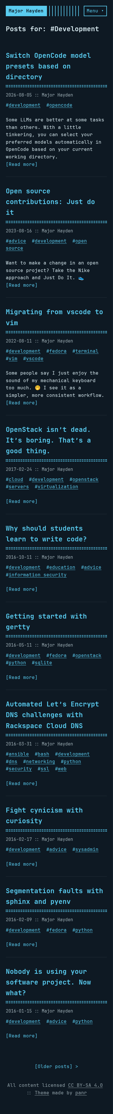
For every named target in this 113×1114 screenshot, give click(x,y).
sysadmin (87, 849)
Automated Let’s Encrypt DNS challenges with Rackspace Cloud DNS (52, 715)
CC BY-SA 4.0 (85, 1085)
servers (19, 487)
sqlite (43, 663)
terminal (87, 351)
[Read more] (22, 164)
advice (17, 241)
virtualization (58, 487)
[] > (56, 1066)
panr (81, 1093)
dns (13, 761)
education (62, 567)
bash (43, 754)
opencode (60, 105)
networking (40, 761)
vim (13, 359)
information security (38, 575)
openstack (85, 479)
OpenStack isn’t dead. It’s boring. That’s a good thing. (48, 440)
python (17, 663)
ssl (45, 769)
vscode (34, 359)
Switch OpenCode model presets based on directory (48, 66)
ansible (19, 754)
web (62, 769)
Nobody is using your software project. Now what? (48, 982)
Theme (42, 1093)
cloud (16, 479)
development (25, 105)
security (20, 769)
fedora (58, 351)
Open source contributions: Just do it (50, 201)
